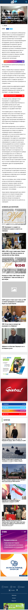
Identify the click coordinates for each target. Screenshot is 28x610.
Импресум (14, 595)
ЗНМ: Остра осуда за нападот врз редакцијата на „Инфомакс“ (11, 325)
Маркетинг (14, 600)
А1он (5, 25)
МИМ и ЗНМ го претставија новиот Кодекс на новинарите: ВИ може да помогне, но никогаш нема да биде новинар (13, 253)
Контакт (14, 598)
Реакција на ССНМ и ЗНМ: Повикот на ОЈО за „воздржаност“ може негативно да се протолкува (13, 277)
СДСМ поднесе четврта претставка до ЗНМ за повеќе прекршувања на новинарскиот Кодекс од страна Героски (14, 301)
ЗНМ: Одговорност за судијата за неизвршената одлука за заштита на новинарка (12, 229)
